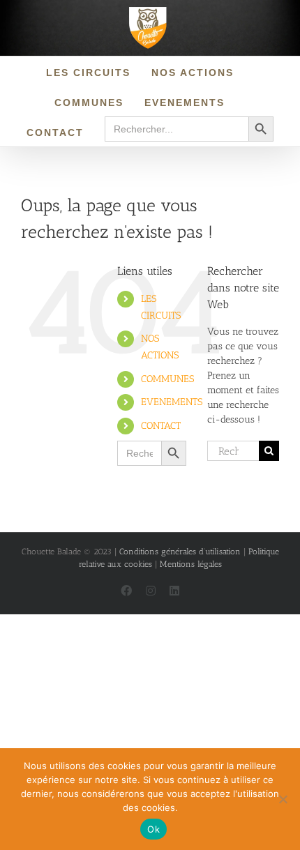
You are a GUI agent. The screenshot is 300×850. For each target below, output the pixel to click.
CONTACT (161, 426)
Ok (153, 829)
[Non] (283, 799)
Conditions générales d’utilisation (180, 551)
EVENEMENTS (171, 402)
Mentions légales (191, 564)
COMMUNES (167, 379)
